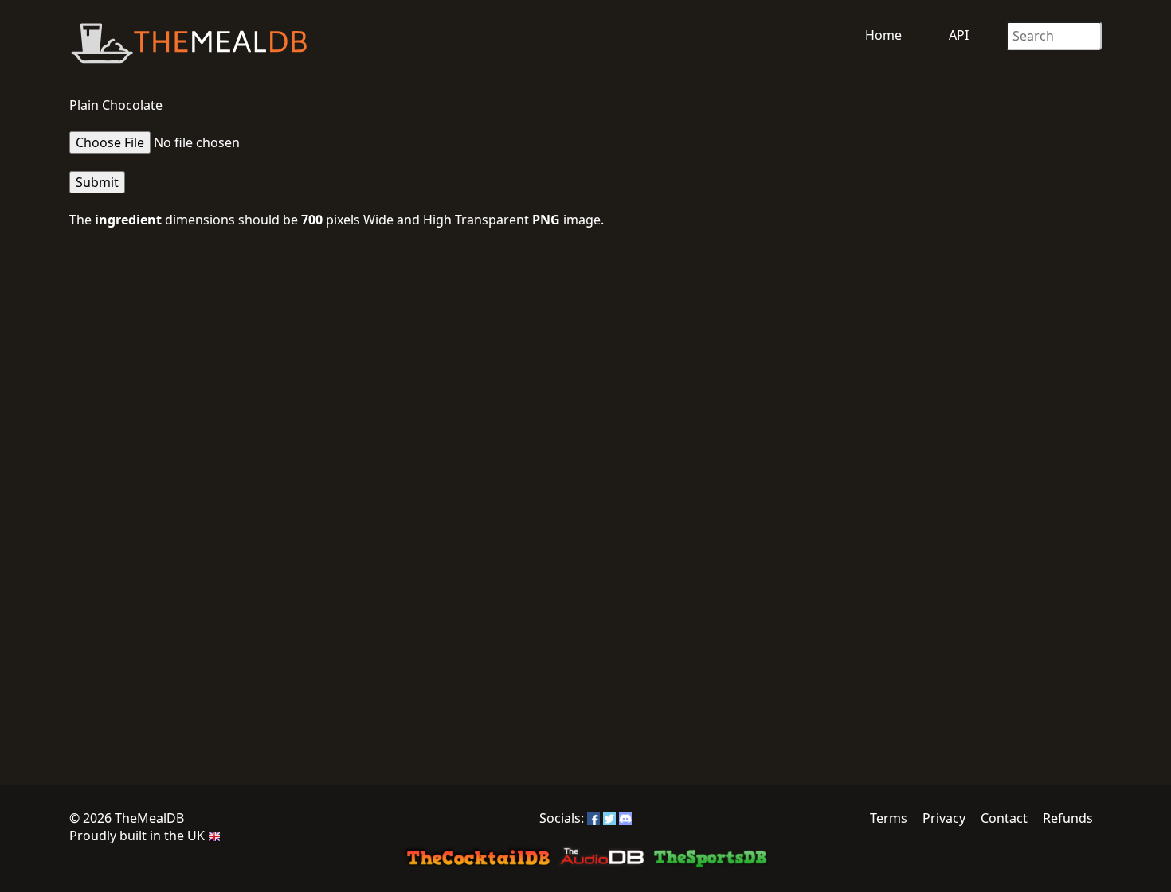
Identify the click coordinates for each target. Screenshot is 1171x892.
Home (883, 35)
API (959, 35)
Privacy (943, 818)
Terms (888, 818)
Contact (1004, 818)
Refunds (1068, 818)
